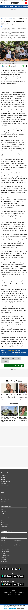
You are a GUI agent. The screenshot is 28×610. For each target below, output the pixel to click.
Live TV (2, 489)
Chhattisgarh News (5, 555)
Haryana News (4, 544)
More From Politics (14, 381)
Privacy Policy (21, 592)
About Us (3, 477)
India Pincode (4, 501)
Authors (2, 490)
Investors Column (5, 485)
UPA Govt (18, 358)
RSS (19, 594)
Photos (2, 513)
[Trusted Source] (12, 66)
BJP (13, 358)
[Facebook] (2, 569)
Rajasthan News (17, 542)
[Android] (22, 0)
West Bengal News (18, 545)
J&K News (3, 559)
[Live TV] (26, 3)
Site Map (6, 592)
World (15, 6)
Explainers (3, 522)
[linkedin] (16, 569)
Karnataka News (4, 561)
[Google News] (4, 66)
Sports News (4, 519)
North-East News (5, 549)
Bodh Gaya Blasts (6, 358)
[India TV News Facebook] (24, 0)
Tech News (3, 520)
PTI (2, 26)
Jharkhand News (5, 545)
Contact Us (3, 475)
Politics (6, 18)
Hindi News (3, 487)
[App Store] (18, 576)
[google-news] (19, 569)
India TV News (5, 361)
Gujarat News (4, 557)
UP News (3, 553)
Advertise (3, 479)
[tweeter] (5, 569)
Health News (4, 526)
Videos (7, 6)
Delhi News (3, 542)
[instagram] (9, 569)
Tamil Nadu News (5, 551)
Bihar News (3, 540)
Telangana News (17, 544)
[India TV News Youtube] (26, 0)
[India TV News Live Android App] (6, 576)
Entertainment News (5, 517)
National (10, 18)
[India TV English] (15, 3)
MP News (3, 547)
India (11, 6)
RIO (15, 594)
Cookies (4, 605)
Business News (4, 524)
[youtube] (12, 569)
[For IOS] (18, 584)
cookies (5, 608)
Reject (20, 608)
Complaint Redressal (5, 481)
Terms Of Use (13, 592)
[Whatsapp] (23, 66)
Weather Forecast (5, 499)
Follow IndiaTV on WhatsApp (13, 365)
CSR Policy (10, 594)
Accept (12, 608)
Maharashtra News (18, 540)
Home (2, 6)
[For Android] (6, 584)
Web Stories (3, 492)
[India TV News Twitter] (25, 0)
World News (3, 511)
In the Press (3, 483)
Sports (20, 6)
